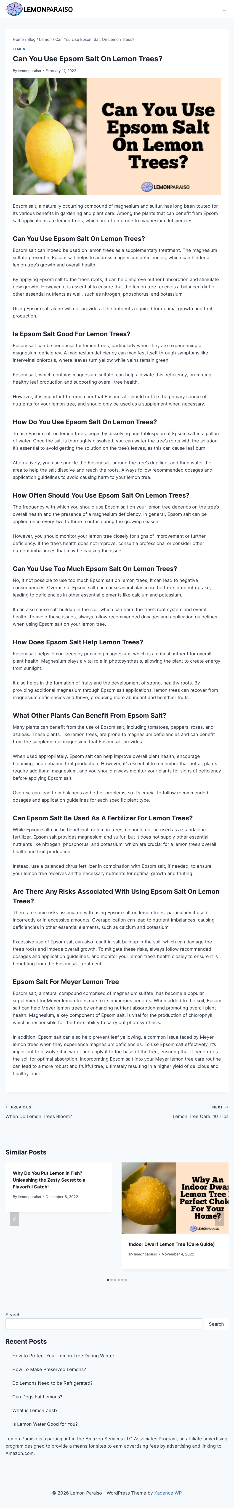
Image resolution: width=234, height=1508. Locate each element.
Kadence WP (168, 1493)
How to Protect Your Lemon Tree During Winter (63, 1355)
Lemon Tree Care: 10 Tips (201, 1112)
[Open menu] (224, 9)
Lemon (19, 49)
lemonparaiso (29, 70)
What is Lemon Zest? (35, 1410)
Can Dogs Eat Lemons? (37, 1397)
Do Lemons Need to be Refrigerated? (52, 1383)
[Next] (219, 1219)
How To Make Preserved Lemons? (49, 1369)
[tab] (108, 1280)
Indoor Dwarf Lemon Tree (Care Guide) (172, 1244)
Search (13, 1314)
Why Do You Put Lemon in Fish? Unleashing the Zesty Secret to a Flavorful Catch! (49, 1180)
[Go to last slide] (14, 1219)
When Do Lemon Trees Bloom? (38, 1112)
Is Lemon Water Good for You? (45, 1424)
